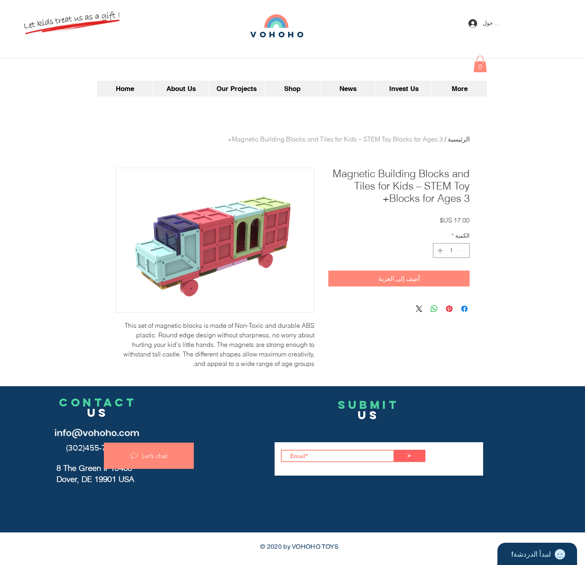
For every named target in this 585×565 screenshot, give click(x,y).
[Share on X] (419, 308)
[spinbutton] (451, 250)
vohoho (278, 34)
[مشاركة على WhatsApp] (434, 308)
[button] (480, 64)
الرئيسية (459, 139)
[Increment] (439, 250)
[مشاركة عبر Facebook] (464, 308)
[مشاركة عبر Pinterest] (449, 308)
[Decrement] (463, 250)
